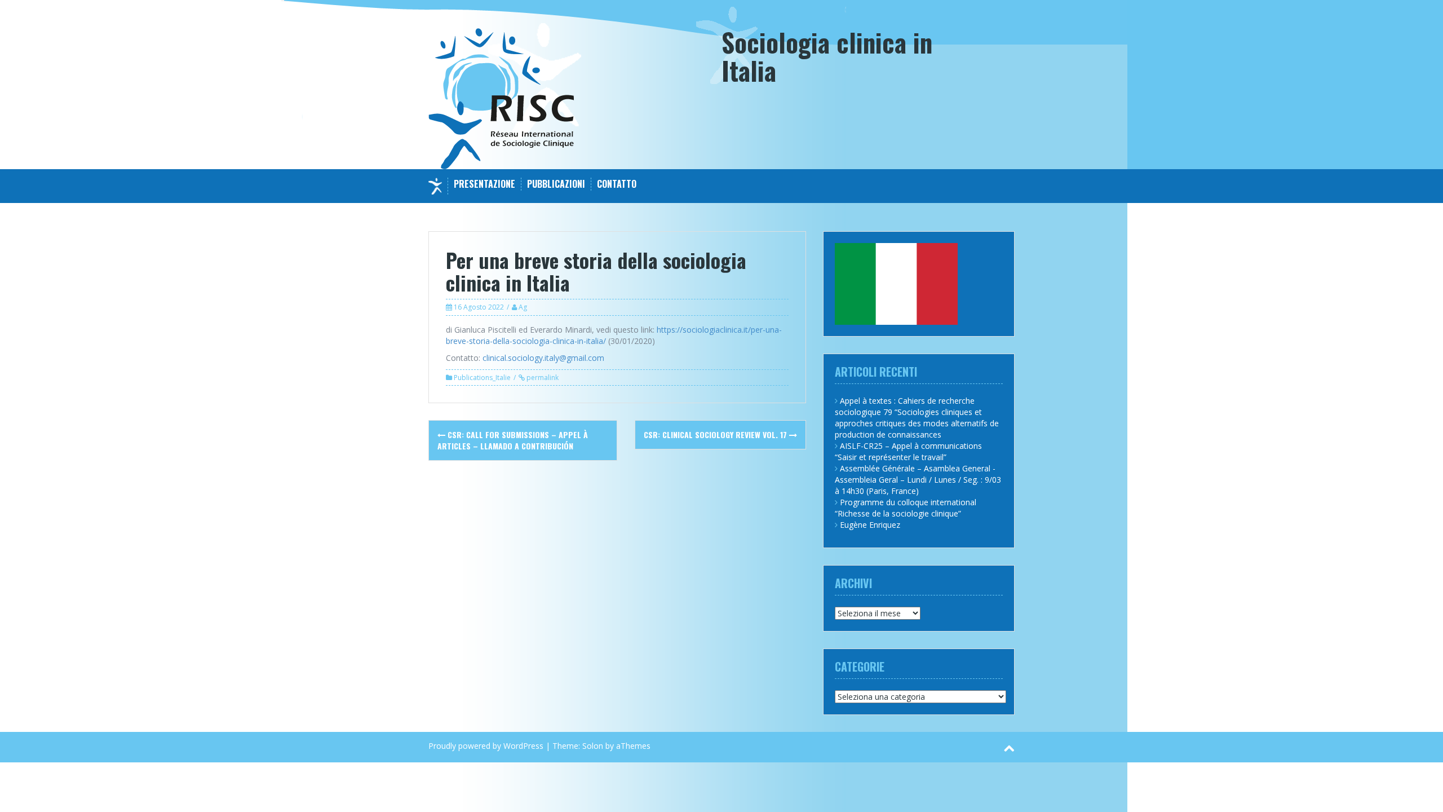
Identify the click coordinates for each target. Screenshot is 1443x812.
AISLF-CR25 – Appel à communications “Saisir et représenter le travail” (908, 451)
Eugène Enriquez (870, 524)
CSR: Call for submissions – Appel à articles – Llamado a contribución (512, 440)
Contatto (616, 184)
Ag (523, 307)
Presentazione (484, 184)
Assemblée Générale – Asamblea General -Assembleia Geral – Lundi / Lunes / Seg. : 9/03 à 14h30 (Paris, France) (918, 479)
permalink (542, 377)
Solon (592, 745)
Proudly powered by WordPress (485, 745)
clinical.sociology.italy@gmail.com (543, 357)
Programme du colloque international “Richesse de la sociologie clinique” (905, 508)
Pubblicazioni (556, 184)
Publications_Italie (482, 377)
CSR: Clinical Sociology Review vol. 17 (716, 434)
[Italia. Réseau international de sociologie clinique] (501, 97)
